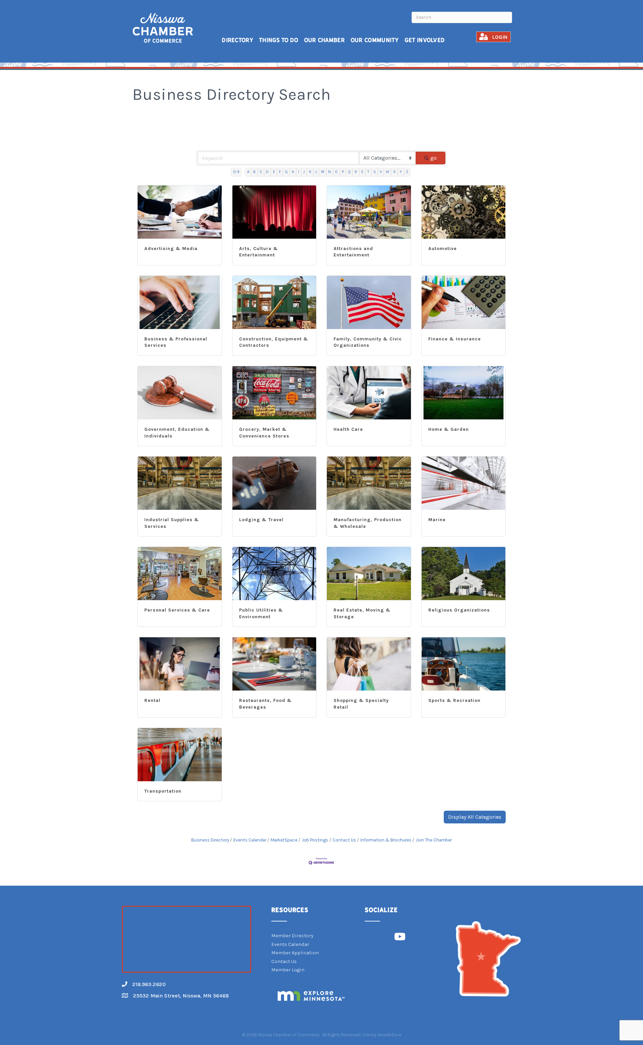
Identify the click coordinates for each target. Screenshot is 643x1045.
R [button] (356, 172)
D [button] (267, 172)
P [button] (343, 172)
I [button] (298, 172)
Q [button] (349, 172)
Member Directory (292, 936)
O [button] (336, 172)
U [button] (374, 172)
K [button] (310, 172)
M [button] (322, 172)
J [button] (304, 172)
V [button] (381, 172)
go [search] (433, 158)
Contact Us (344, 839)
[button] (475, 817)
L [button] (316, 172)
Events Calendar (249, 839)
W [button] (387, 172)
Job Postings (315, 839)
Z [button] (407, 172)
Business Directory (210, 839)
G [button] (286, 172)
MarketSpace (284, 839)
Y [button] (401, 172)
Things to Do (278, 40)
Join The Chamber (434, 839)
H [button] (293, 172)
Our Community (375, 40)
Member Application (295, 953)
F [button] (280, 172)
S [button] (362, 172)
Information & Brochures (385, 839)
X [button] (394, 172)
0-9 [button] (236, 172)
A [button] (248, 172)
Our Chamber (324, 40)
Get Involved (425, 40)
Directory (237, 40)
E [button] (274, 172)
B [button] (254, 172)
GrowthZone (389, 1034)
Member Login (287, 970)
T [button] (368, 172)
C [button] (261, 172)
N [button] (329, 172)
